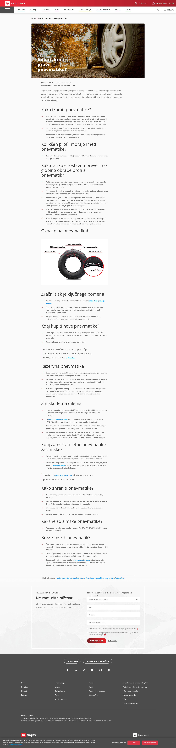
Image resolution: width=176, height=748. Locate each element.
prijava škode (89, 578)
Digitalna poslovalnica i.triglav (135, 687)
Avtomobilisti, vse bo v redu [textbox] (98, 600)
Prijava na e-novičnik (98, 661)
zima (81, 578)
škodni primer (119, 578)
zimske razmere (58, 465)
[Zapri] (172, 742)
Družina (45, 10)
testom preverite (62, 475)
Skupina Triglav (27, 716)
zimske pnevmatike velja (58, 419)
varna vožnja (74, 578)
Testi (91, 687)
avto (67, 578)
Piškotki (126, 699)
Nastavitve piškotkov (119, 743)
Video (91, 683)
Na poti (21, 10)
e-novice (70, 357)
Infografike (93, 695)
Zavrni (134, 743)
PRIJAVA (170, 10)
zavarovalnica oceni (82, 560)
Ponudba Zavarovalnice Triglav (135, 683)
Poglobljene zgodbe (97, 691)
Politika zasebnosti (130, 703)
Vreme (128, 10)
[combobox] (113, 599)
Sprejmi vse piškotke (150, 743)
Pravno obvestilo (129, 695)
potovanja (61, 578)
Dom (56, 10)
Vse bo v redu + (103, 10)
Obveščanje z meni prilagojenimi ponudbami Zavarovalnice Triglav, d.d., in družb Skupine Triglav (113, 634)
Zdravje (33, 10)
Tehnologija (85, 10)
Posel (117, 10)
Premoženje (69, 10)
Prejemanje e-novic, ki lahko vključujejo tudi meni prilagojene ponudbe (112, 629)
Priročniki (72, 661)
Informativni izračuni (131, 691)
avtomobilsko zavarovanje (104, 578)
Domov (33, 18)
